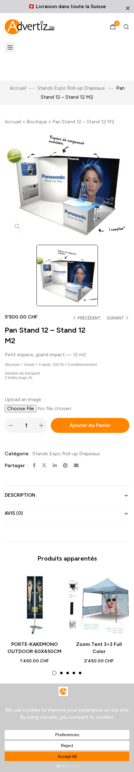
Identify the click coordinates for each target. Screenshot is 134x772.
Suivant (115, 318)
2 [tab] (61, 673)
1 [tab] (54, 673)
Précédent (89, 318)
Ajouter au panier (90, 425)
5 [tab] (80, 673)
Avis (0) (14, 513)
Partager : (16, 465)
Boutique (36, 122)
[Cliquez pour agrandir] (17, 226)
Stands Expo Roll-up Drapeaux (71, 88)
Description (20, 495)
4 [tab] (74, 673)
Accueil (18, 88)
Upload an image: (23, 399)
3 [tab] (67, 673)
